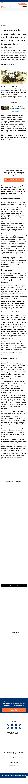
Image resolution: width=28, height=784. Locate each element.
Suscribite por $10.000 (23, 3)
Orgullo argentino (19, 483)
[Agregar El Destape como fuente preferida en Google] (14, 67)
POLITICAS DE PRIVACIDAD (14, 765)
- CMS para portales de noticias (15, 775)
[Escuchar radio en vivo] (2, 7)
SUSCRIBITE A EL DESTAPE (13, 179)
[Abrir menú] (2, 3)
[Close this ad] (27, 777)
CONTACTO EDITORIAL (14, 770)
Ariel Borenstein (10, 64)
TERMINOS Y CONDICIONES (14, 762)
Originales (15, 485)
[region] (14, 20)
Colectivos (18, 481)
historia (3, 90)
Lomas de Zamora (8, 483)
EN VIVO (25, 6)
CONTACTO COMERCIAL (14, 768)
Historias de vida (9, 481)
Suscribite (14, 710)
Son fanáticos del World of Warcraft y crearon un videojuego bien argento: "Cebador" (18, 108)
